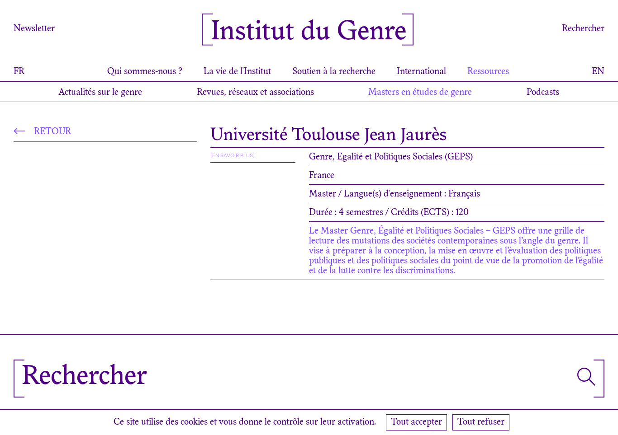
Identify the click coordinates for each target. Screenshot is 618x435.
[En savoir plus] (232, 155)
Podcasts (543, 92)
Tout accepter (416, 422)
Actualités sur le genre (100, 92)
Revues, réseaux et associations (255, 92)
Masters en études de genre (420, 92)
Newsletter (34, 28)
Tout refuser (480, 422)
